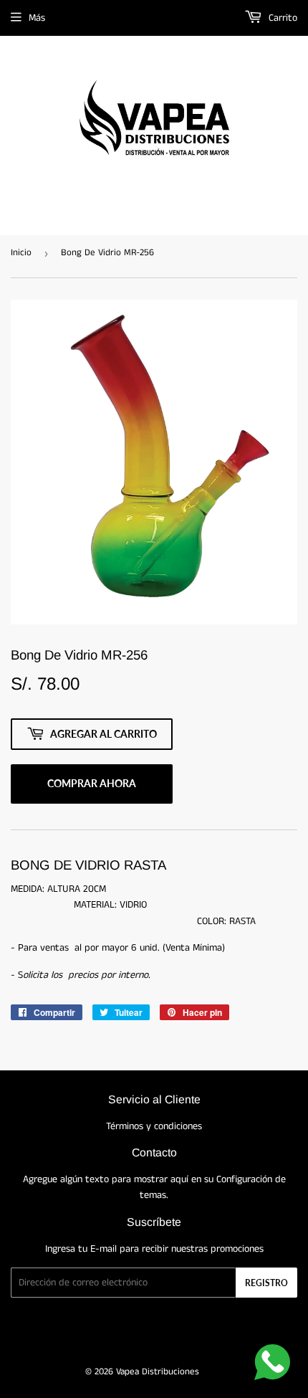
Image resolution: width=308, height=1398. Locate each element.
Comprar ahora (91, 783)
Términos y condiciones (154, 1126)
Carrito (281, 18)
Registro (266, 1283)
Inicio (21, 253)
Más (37, 18)
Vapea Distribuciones (157, 1372)
